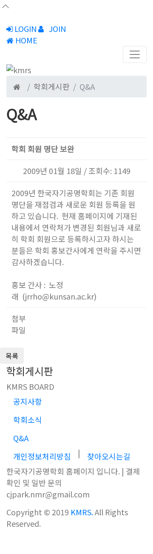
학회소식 (27, 419)
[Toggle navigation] (135, 54)
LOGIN (25, 28)
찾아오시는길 (108, 456)
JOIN (56, 28)
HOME (25, 40)
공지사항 (27, 401)
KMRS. (82, 511)
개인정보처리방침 (42, 456)
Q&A (20, 437)
